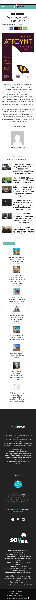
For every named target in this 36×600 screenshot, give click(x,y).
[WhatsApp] (25, 28)
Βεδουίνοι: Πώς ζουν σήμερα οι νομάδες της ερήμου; (17, 355)
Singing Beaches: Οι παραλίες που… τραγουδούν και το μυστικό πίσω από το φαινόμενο (16, 375)
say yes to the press (9, 24)
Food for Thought (17, 11)
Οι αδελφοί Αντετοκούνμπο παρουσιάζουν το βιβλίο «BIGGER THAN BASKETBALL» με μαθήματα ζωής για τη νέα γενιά (23, 169)
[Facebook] (11, 28)
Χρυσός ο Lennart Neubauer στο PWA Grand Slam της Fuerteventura (17, 299)
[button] (3, 7)
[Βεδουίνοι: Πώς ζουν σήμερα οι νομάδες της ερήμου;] (17, 348)
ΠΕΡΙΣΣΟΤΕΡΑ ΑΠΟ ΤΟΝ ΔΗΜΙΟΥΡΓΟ (17, 159)
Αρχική (4, 11)
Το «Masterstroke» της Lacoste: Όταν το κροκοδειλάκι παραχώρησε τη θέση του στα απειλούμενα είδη (17, 397)
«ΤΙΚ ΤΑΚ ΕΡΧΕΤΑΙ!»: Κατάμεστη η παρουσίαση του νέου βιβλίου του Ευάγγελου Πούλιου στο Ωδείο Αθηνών (23, 218)
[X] (16, 28)
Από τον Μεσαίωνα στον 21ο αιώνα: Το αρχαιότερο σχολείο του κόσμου (17, 259)
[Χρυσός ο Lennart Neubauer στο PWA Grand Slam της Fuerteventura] (17, 292)
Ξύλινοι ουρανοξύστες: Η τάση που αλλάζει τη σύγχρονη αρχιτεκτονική (16, 337)
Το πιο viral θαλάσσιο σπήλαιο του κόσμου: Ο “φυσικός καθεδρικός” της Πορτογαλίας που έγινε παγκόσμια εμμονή (17, 279)
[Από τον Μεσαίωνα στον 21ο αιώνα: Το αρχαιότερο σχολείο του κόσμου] (17, 252)
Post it (9, 11)
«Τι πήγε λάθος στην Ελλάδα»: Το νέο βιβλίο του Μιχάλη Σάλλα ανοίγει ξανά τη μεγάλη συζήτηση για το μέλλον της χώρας (23, 205)
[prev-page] (16, 238)
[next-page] (19, 238)
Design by (25, 598)
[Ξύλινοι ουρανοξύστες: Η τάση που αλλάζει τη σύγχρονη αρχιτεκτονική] (17, 330)
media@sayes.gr (18, 511)
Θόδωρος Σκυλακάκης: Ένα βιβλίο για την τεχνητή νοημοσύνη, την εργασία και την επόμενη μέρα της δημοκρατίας (23, 191)
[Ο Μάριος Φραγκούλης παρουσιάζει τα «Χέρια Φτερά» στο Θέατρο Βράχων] (17, 310)
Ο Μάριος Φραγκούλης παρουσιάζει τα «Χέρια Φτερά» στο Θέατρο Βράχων (17, 318)
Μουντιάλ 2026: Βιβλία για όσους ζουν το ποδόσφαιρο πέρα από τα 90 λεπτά (23, 180)
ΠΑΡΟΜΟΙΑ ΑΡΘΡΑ (17, 156)
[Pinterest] (20, 28)
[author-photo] (18, 144)
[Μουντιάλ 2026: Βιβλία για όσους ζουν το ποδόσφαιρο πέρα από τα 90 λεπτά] (7, 180)
